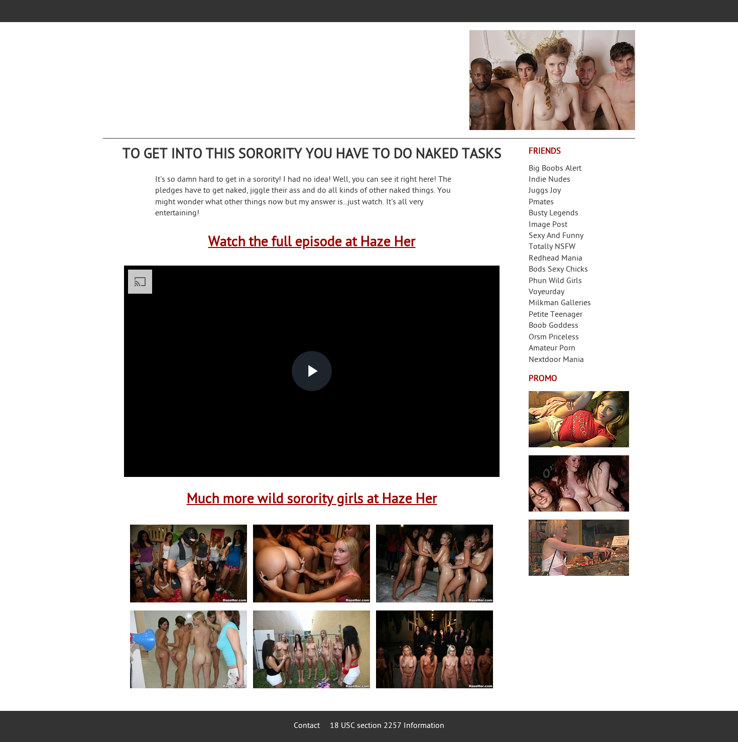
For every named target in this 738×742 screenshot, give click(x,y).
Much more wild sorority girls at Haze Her (312, 500)
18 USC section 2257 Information (387, 726)
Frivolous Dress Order (579, 548)
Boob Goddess (553, 326)
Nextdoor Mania (556, 360)
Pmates (541, 202)
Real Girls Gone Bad (579, 483)
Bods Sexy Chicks (558, 270)
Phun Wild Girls (555, 281)
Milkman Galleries (560, 303)
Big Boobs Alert (555, 169)
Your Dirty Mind (261, 73)
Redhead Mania (555, 259)
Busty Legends (553, 213)
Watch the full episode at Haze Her (312, 243)
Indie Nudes (549, 180)
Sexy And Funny (556, 236)
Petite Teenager (555, 315)
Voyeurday (546, 292)
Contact (307, 726)
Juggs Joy (545, 191)
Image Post (548, 225)
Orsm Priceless (554, 337)
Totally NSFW (552, 247)
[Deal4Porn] (552, 80)
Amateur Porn (552, 348)
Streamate (579, 419)
